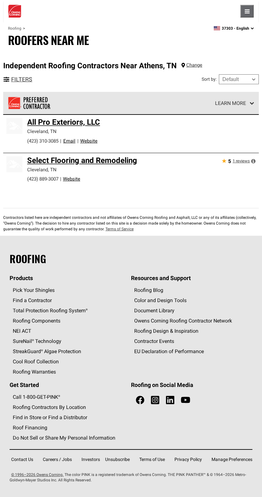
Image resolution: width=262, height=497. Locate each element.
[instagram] (155, 400)
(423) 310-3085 (42, 141)
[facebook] (140, 400)
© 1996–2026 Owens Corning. (37, 474)
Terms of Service (119, 228)
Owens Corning (14, 11)
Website (88, 141)
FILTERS (21, 79)
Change (194, 65)
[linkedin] (170, 400)
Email (69, 141)
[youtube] (185, 400)
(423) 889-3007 (42, 179)
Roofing (14, 28)
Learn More (230, 103)
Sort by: (209, 79)
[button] (253, 161)
